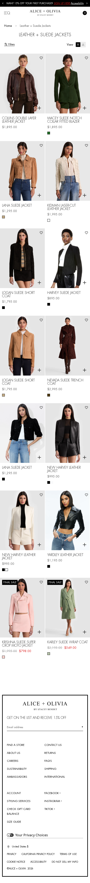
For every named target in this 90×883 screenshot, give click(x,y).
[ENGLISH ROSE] (3, 657)
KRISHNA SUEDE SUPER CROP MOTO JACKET (19, 644)
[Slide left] (3, 3)
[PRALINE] (3, 395)
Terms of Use (68, 854)
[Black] (3, 307)
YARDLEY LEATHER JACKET (65, 555)
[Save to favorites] (41, 58)
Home (8, 25)
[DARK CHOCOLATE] (48, 395)
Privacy (11, 854)
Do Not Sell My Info (65, 862)
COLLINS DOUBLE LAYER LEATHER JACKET (19, 120)
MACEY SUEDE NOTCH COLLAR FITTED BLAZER (64, 120)
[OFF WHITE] (48, 220)
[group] (38, 3)
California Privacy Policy (38, 854)
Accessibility (77, 3)
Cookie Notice (16, 862)
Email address (15, 727)
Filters (11, 44)
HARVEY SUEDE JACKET (64, 293)
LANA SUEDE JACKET (17, 205)
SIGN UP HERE (62, 3)
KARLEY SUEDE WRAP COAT (67, 642)
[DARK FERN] (48, 133)
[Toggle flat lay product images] (80, 44)
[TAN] (3, 217)
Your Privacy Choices (31, 835)
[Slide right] (87, 3)
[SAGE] (48, 653)
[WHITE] (51, 482)
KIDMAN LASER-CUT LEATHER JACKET (61, 207)
